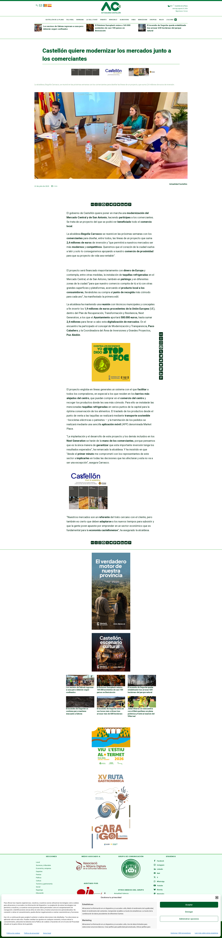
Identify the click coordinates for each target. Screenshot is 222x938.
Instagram (160, 865)
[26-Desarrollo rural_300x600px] (111, 629)
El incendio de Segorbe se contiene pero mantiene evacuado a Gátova (77, 711)
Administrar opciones (189, 919)
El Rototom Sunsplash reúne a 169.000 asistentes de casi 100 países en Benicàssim (112, 28)
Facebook (160, 861)
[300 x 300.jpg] (88, 508)
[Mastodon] (114, 204)
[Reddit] (126, 204)
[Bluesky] (118, 204)
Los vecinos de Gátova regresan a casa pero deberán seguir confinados (80, 689)
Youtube (160, 886)
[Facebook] (103, 204)
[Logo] (111, 8)
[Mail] (155, 873)
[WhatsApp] (155, 881)
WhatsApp (160, 881)
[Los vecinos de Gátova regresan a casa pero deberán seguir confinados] (38, 27)
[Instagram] (99, 204)
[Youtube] (155, 886)
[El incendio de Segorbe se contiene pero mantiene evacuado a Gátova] (80, 701)
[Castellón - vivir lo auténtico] (111, 75)
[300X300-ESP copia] (111, 380)
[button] (217, 897)
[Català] (45, 5)
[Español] (50, 5)
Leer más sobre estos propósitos (206, 933)
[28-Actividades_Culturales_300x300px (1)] (111, 671)
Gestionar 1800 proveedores (181, 933)
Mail (158, 873)
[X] (107, 204)
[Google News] (92, 204)
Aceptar (189, 905)
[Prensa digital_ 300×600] (111, 810)
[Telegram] (111, 204)
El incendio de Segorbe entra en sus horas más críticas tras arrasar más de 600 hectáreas (110, 711)
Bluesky (160, 890)
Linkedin (160, 869)
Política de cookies (13, 933)
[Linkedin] (122, 204)
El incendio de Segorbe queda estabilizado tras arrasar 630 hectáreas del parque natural (166, 28)
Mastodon (160, 894)
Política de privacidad (31, 933)
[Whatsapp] (96, 204)
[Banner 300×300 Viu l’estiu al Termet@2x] (111, 746)
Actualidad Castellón (178, 184)
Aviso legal (47, 933)
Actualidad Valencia (121, 893)
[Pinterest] (129, 204)
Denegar (189, 912)
